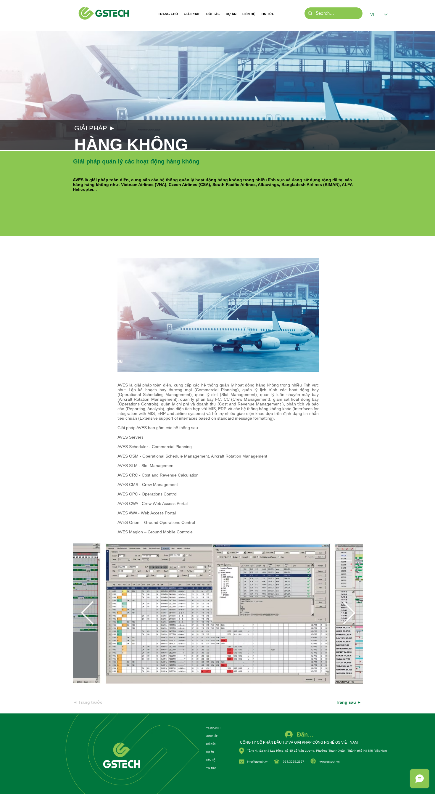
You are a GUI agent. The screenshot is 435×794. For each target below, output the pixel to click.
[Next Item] (348, 613)
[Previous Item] (87, 613)
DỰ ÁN (210, 752)
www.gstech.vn (330, 761)
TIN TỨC (211, 768)
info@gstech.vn (257, 761)
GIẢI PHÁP (212, 736)
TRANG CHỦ (213, 728)
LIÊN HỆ (210, 760)
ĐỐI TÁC (211, 744)
